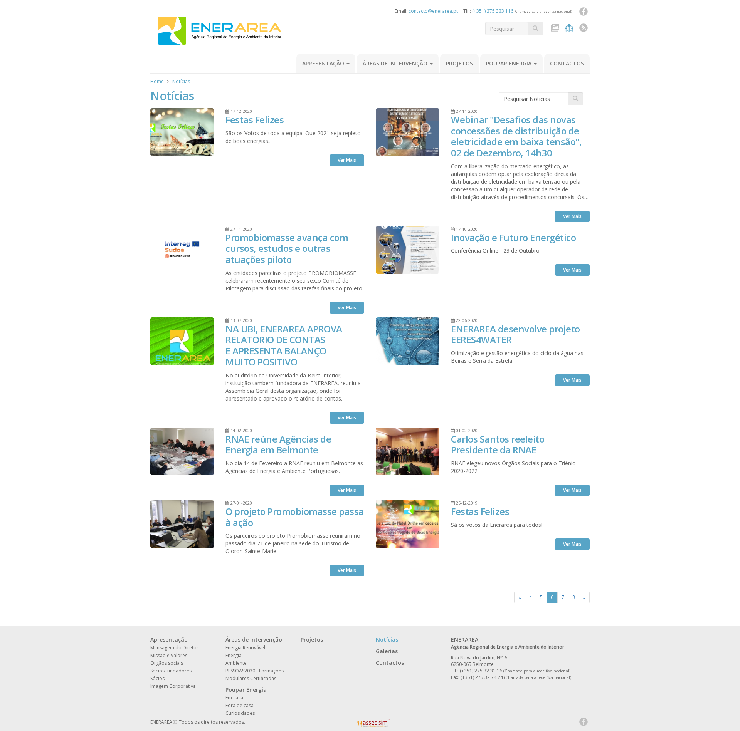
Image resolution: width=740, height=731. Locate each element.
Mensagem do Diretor (174, 647)
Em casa (234, 697)
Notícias (181, 81)
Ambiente (236, 663)
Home (157, 81)
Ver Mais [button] (347, 160)
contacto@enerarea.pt (433, 11)
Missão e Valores (168, 655)
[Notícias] (570, 29)
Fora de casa (239, 705)
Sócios (157, 678)
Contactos (567, 63)
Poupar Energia (509, 63)
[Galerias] (556, 29)
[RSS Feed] (583, 29)
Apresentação (324, 63)
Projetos (459, 63)
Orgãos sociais (166, 663)
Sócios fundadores (171, 670)
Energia (233, 655)
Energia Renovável (245, 647)
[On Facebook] (583, 13)
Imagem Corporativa (173, 686)
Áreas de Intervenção (396, 63)
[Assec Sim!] (373, 725)
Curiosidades (240, 713)
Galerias (387, 651)
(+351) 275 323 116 (492, 11)
